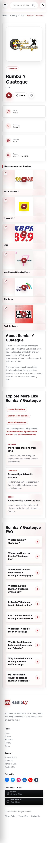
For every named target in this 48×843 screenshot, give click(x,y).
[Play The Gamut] (24, 287)
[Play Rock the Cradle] (24, 314)
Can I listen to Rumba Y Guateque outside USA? (20, 617)
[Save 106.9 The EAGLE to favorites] (5, 173)
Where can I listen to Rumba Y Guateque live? (19, 556)
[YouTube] (30, 780)
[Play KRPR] (24, 233)
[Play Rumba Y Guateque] (9, 95)
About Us (9, 760)
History (8, 743)
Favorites (9, 739)
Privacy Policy (11, 757)
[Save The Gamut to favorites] (5, 281)
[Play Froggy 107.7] (24, 206)
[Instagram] (19, 780)
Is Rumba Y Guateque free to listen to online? (20, 603)
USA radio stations (16, 409)
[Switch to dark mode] (43, 5)
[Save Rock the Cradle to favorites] (5, 308)
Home (4, 15)
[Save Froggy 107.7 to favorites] (5, 200)
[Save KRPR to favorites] (5, 227)
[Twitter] (13, 780)
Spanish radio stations (18, 416)
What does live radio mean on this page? (19, 630)
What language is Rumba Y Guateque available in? (18, 588)
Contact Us (10, 767)
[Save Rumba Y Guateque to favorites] (31, 95)
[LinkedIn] (24, 780)
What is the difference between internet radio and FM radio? (20, 645)
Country (13, 15)
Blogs (7, 746)
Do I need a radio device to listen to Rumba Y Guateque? (18, 677)
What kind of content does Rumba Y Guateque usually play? (20, 572)
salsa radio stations (17, 422)
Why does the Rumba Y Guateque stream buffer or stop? (20, 661)
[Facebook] (7, 780)
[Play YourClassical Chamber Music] (24, 260)
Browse (8, 736)
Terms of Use (10, 764)
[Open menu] (5, 5)
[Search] (33, 5)
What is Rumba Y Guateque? (17, 541)
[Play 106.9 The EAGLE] (24, 179)
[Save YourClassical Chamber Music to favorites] (5, 254)
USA (22, 15)
